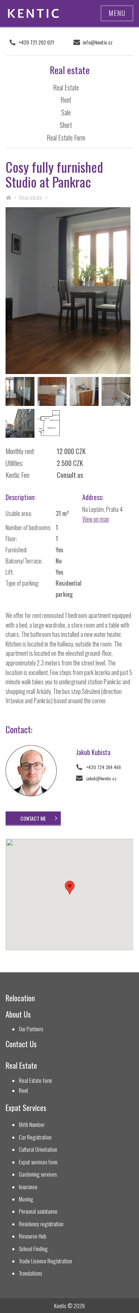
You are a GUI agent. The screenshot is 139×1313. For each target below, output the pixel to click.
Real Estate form (35, 1080)
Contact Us (21, 1044)
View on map (95, 519)
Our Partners (31, 1029)
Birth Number (31, 1124)
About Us (18, 1014)
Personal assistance (38, 1211)
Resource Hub (32, 1236)
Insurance (28, 1187)
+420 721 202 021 (36, 42)
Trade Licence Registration (45, 1261)
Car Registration (35, 1137)
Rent (65, 100)
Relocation (20, 998)
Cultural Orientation (38, 1149)
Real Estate (66, 87)
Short (66, 125)
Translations (30, 1273)
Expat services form (38, 1162)
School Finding (33, 1249)
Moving (26, 1199)
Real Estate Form (66, 137)
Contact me (33, 818)
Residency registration (41, 1224)
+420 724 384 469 (103, 767)
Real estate (30, 197)
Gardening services (38, 1174)
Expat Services (26, 1107)
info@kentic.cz (98, 42)
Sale (66, 112)
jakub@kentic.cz (101, 778)
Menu (117, 13)
